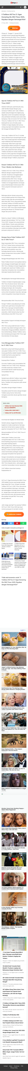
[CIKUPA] (14, 3)
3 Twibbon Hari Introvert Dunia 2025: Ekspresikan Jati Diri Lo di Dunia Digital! (7, 546)
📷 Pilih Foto (14, 28)
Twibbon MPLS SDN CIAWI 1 (12, 410)
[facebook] (5, 523)
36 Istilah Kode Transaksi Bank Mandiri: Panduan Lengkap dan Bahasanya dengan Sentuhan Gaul (12, 968)
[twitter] (11, 523)
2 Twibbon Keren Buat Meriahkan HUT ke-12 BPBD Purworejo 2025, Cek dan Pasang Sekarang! (20, 546)
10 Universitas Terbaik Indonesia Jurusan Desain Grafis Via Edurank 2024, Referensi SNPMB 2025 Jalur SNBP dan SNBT (20, 564)
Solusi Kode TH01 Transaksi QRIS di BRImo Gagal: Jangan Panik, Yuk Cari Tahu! (13, 1052)
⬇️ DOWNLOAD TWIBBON (14, 514)
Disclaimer (16, 1066)
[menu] (2, 7)
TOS (22, 1066)
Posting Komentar (14, 23)
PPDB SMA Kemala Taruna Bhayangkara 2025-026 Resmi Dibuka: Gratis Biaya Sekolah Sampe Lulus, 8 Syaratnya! (7, 565)
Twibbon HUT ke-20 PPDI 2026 (13, 413)
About (10, 1066)
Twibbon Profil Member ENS (11, 1015)
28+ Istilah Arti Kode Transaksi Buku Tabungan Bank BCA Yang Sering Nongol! (13, 979)
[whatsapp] (23, 523)
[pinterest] (17, 523)
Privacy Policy (14, 1068)
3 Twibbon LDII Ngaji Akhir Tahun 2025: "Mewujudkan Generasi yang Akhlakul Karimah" (14, 1005)
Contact (6, 1066)
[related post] (7, 536)
